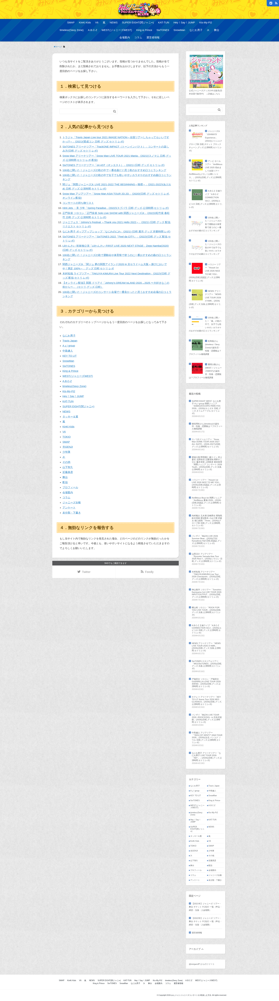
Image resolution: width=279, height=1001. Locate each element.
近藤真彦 (67, 472)
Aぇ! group (68, 345)
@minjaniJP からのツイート (202, 964)
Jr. (208, 30)
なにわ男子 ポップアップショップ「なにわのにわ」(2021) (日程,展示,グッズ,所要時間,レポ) (116, 231)
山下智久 (67, 467)
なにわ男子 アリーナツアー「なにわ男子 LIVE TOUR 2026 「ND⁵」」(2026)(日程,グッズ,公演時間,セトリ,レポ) (207, 756)
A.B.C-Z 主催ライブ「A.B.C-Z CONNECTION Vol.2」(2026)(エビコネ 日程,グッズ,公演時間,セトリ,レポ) (206, 629)
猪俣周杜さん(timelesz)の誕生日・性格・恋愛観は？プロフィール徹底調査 (207, 426)
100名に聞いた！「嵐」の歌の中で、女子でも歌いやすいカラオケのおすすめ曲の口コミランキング (205, 324)
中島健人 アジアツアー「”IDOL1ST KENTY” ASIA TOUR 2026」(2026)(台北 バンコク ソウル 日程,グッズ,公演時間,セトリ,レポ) (207, 737)
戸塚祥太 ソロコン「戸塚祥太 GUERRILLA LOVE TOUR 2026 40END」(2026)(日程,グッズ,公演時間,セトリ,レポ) (206, 682)
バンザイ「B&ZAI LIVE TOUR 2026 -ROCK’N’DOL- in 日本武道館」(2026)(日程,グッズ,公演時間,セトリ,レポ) (207, 718)
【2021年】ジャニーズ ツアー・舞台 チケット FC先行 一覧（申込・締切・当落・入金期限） (205, 906)
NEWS (114, 22)
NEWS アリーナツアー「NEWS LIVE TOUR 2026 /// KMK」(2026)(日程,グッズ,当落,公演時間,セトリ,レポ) (206, 647)
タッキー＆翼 (70, 416)
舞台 (216, 30)
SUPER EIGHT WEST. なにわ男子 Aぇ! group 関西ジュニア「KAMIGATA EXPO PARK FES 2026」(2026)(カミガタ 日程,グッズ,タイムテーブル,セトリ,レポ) (206, 407)
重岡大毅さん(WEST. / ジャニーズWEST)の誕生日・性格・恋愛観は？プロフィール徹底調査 (205, 371)
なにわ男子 (196, 30)
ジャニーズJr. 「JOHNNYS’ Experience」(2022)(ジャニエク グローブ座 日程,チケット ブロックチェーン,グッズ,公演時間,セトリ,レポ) (205, 141)
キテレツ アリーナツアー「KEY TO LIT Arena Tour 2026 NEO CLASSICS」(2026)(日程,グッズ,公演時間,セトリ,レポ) (207, 700)
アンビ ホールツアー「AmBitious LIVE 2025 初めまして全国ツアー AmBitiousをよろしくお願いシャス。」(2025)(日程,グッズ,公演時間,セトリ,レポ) (205, 171)
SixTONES (163, 30)
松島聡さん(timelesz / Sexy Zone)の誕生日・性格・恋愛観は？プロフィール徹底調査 (205, 347)
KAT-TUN (163, 22)
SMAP (71, 22)
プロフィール (70, 487)
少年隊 (66, 451)
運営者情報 (153, 37)
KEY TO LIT (69, 355)
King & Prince (144, 30)
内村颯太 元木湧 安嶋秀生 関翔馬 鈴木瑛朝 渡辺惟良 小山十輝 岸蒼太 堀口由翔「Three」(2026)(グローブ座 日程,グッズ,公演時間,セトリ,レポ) (207, 520)
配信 (65, 482)
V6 (96, 22)
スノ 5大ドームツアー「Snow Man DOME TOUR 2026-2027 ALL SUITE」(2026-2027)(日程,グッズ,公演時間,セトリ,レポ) (206, 443)
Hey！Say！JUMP (184, 22)
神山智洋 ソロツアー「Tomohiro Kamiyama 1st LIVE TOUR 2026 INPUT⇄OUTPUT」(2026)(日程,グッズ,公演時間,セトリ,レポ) (206, 593)
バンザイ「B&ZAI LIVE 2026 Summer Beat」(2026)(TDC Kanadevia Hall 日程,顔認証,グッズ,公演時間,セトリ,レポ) (207, 539)
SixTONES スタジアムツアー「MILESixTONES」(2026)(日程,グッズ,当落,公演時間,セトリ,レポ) (207, 665)
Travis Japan (69, 340)
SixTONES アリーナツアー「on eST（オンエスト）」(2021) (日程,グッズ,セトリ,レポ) (113, 165)
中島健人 (67, 350)
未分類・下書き (71, 512)
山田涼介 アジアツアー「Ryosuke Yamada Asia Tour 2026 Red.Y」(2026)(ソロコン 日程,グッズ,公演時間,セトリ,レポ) (207, 557)
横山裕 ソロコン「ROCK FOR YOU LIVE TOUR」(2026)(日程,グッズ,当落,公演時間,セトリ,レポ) (206, 611)
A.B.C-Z (92, 30)
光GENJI (67, 446)
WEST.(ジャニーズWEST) (117, 30)
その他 (66, 462)
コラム (138, 37)
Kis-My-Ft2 (205, 22)
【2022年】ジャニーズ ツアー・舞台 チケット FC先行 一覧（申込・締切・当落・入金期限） (205, 921)
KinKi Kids (85, 22)
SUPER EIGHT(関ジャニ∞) (138, 22)
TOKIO (66, 436)
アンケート (69, 507)
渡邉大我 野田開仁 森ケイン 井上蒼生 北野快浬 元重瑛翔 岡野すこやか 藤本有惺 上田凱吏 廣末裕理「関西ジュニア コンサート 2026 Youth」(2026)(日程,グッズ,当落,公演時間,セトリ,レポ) (207, 463)
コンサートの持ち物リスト (78, 202)
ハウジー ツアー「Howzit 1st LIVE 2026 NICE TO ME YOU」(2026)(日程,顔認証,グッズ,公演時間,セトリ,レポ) (206, 483)
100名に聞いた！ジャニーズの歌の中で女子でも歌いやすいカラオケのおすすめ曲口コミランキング (205, 247)
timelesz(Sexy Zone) (72, 30)
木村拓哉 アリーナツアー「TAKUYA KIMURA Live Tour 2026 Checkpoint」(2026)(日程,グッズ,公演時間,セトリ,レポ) (206, 575)
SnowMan (179, 30)
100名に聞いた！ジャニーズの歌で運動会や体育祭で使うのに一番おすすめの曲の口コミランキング (205, 224)
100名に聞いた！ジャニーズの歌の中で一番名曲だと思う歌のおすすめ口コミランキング (114, 170)
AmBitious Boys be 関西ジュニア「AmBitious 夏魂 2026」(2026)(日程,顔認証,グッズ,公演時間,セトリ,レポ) (207, 501)
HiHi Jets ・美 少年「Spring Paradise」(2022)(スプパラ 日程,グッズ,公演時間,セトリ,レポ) (115, 208)
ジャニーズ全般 (71, 502)
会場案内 (124, 37)
